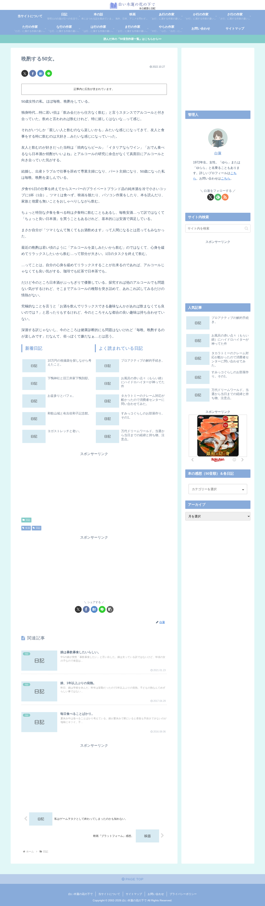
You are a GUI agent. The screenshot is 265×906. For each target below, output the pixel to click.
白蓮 (217, 153)
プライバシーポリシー (183, 894)
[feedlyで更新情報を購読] (218, 197)
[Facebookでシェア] (32, 73)
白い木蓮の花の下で (80, 894)
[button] (110, 609)
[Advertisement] (57, 484)
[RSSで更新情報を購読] (225, 197)
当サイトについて (109, 894)
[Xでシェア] (24, 73)
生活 (27, 528)
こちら (225, 178)
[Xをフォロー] (210, 197)
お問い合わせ (156, 894)
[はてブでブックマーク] (40, 73)
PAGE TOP (134, 879)
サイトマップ (134, 894)
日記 (28, 520)
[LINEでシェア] (48, 73)
